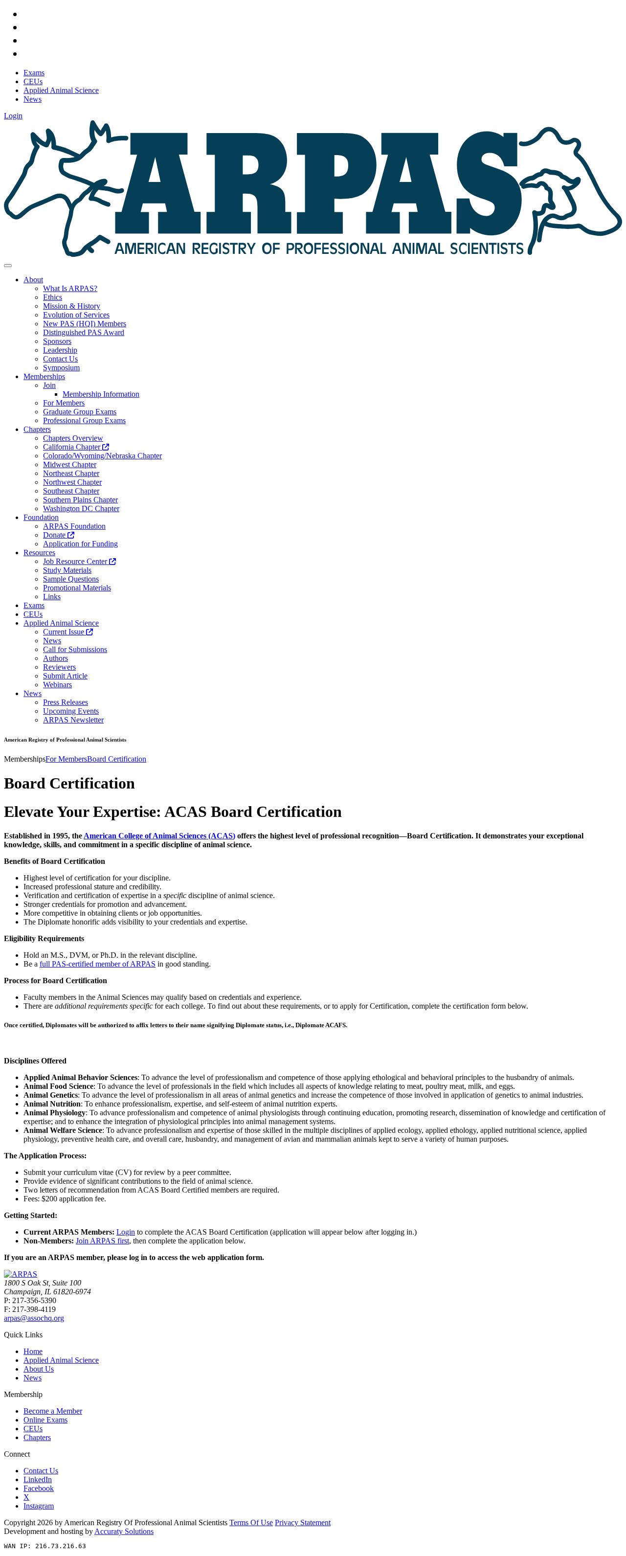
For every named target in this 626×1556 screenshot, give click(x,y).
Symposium (61, 367)
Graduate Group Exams (79, 411)
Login (13, 116)
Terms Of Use (251, 1522)
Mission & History (71, 306)
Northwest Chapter (72, 482)
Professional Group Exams (84, 420)
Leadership (60, 350)
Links (52, 596)
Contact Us (60, 359)
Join (49, 385)
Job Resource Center (76, 561)
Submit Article (65, 676)
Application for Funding (80, 544)
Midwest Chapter (69, 464)
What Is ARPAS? (70, 288)
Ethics (52, 297)
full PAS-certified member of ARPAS (98, 964)
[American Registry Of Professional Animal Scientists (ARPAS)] (313, 254)
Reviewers (59, 667)
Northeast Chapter (71, 473)
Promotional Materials (77, 588)
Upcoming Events (71, 711)
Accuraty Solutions (124, 1531)
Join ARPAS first (102, 1241)
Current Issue (64, 632)
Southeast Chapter (71, 491)
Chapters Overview (73, 438)
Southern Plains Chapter (80, 500)
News (52, 640)
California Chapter (72, 447)
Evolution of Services (76, 315)
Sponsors (57, 341)
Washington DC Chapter (81, 508)
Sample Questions (71, 579)
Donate (55, 535)
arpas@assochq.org (34, 1318)
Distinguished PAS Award (83, 332)
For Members (64, 403)
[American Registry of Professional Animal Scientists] (20, 1274)
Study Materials (67, 570)
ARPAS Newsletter (73, 720)
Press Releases (65, 702)
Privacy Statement (303, 1522)
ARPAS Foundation (74, 526)
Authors (55, 658)
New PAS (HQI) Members (84, 323)
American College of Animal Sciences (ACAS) (159, 836)
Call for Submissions (75, 649)
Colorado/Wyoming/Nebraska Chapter (102, 455)
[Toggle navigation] (8, 265)
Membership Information (101, 394)
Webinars (57, 684)
